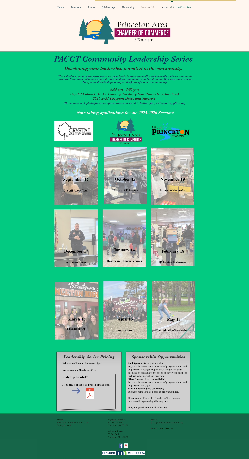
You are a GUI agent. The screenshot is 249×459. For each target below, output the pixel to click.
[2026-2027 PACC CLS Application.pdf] (90, 394)
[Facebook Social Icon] (121, 445)
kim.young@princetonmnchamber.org (147, 407)
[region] (76, 176)
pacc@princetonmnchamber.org (167, 422)
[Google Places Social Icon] (126, 445)
